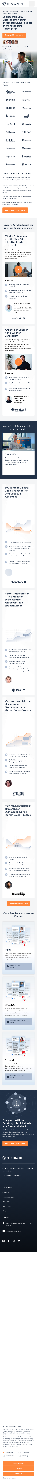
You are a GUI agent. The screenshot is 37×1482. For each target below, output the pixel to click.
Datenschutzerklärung (9, 1478)
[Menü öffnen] (32, 4)
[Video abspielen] (18, 269)
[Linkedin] (4, 1241)
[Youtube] (19, 1241)
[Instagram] (14, 1241)
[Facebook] (9, 1241)
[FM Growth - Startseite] (12, 3)
